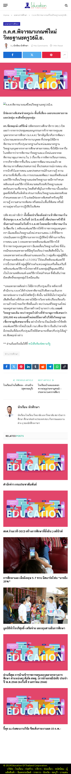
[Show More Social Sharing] (64, 55)
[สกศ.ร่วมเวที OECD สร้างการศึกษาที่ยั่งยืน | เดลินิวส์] (35, 509)
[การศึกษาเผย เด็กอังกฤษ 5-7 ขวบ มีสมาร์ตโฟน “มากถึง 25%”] (35, 555)
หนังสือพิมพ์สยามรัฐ (39, 343)
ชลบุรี (54, 772)
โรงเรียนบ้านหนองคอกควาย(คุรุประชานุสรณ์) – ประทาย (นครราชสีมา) (50, 388)
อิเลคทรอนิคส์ (24, 772)
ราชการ (37, 772)
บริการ (38, 768)
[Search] (66, 5)
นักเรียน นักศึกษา (20, 45)
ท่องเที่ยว (48, 768)
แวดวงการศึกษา (12, 24)
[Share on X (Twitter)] (32, 55)
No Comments (41, 45)
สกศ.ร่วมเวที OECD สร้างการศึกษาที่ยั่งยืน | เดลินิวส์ (33, 531)
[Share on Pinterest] (51, 55)
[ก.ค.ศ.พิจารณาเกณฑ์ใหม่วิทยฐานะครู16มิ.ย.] (35, 80)
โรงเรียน (19, 768)
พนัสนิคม (59, 768)
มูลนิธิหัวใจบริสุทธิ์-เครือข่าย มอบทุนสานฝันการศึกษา (34, 628)
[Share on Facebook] (12, 55)
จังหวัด (46, 772)
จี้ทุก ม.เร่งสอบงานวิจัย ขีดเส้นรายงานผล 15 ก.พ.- (32, 728)
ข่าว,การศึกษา (11, 354)
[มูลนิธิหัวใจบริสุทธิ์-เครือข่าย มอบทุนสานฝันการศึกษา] (35, 606)
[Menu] (5, 5)
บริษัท (10, 768)
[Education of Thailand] (35, 5)
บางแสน (64, 772)
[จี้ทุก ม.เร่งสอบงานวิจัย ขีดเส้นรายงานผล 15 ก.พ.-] (35, 706)
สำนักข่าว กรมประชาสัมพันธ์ (20, 484)
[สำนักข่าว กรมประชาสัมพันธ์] (35, 462)
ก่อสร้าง (29, 768)
